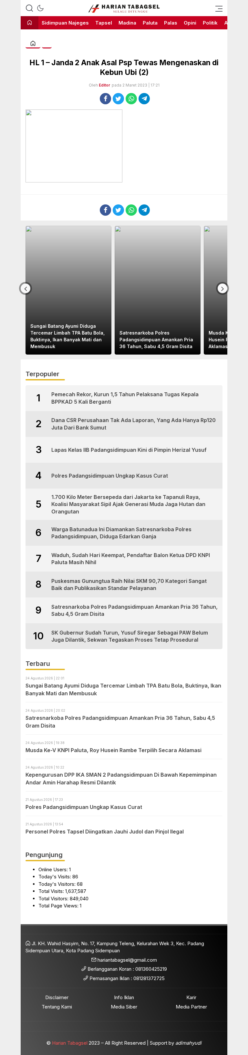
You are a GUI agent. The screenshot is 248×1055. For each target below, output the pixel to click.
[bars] (217, 8)
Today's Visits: (55, 877)
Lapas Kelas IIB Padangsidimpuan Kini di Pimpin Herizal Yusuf (129, 450)
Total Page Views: (59, 906)
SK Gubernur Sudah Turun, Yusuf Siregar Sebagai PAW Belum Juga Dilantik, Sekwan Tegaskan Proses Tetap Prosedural (129, 636)
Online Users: (53, 869)
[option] (90, 290)
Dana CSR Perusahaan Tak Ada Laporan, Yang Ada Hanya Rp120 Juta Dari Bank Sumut (133, 423)
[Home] (29, 23)
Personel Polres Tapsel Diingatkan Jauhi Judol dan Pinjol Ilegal (105, 831)
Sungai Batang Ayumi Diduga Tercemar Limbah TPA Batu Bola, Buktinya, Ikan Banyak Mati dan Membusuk (123, 689)
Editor (104, 85)
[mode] (40, 8)
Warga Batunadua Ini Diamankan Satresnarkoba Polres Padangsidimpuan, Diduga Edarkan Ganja (121, 533)
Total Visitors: (54, 898)
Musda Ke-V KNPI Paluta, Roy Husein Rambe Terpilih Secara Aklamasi (176, 339)
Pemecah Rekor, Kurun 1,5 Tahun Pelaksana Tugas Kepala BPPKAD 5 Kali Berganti (125, 398)
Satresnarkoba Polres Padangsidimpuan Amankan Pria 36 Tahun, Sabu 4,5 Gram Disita (89, 339)
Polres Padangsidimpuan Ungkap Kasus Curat (109, 475)
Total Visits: (51, 891)
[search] (29, 8)
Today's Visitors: (57, 884)
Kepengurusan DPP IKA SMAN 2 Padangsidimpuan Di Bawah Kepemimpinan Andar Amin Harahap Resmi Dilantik (121, 778)
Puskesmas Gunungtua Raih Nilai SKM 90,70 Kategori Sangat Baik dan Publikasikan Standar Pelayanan (129, 584)
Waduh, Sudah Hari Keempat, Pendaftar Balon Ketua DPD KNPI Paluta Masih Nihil (130, 558)
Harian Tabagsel (70, 1043)
